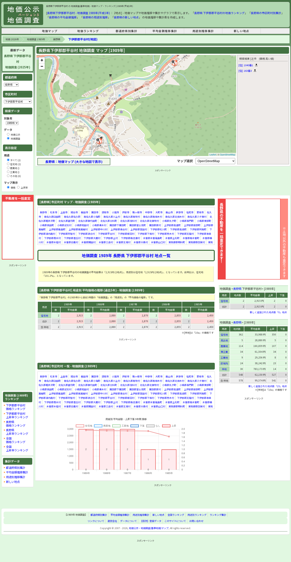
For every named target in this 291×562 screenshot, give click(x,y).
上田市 (64, 212)
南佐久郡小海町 (92, 216)
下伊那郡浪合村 (86, 233)
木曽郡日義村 (71, 242)
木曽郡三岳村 (106, 242)
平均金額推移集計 (164, 31)
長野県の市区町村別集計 (266, 13)
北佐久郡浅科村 (128, 220)
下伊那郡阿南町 (198, 229)
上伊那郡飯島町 (57, 229)
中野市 (148, 212)
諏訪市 (94, 212)
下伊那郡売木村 (165, 233)
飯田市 (84, 212)
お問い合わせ (196, 521)
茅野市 (179, 212)
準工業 (224, 351)
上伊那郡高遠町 (172, 225)
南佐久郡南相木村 (152, 216)
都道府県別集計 (126, 31)
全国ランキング (175, 515)
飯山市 (169, 212)
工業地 (224, 357)
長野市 (43, 212)
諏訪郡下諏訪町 (117, 225)
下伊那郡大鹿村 (92, 238)
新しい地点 (241, 31)
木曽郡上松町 (172, 238)
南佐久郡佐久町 (72, 216)
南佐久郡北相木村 (174, 216)
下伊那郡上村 (111, 238)
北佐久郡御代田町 (87, 220)
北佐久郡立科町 (108, 220)
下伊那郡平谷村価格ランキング (15, 407)
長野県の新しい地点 (126, 17)
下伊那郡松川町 (158, 229)
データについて (128, 521)
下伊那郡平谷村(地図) (82, 39)
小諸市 (115, 212)
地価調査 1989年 (36, 39)
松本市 (53, 212)
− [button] (42, 66)
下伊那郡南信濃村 (130, 238)
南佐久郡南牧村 (131, 216)
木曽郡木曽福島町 (152, 238)
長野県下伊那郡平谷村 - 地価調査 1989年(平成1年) (78, 13)
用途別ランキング (196, 515)
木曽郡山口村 (158, 242)
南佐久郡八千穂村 (196, 216)
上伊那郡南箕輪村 (78, 229)
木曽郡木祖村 (54, 242)
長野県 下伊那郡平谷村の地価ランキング (219, 13)
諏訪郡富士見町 (137, 225)
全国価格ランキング (15, 440)
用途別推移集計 (203, 31)
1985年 (198, 304)
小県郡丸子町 (169, 220)
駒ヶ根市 (137, 212)
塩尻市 (189, 212)
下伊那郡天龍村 (185, 233)
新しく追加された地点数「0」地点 (268, 312)
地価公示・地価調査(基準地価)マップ (148, 528)
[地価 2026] (23, 14)
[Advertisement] (17, 327)
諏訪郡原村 (155, 225)
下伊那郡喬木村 (52, 238)
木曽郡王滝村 (123, 242)
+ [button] (42, 60)
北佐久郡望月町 (66, 220)
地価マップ (49, 31)
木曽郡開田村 (88, 242)
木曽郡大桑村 (141, 242)
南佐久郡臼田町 (52, 216)
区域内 (224, 363)
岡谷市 (74, 212)
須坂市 (105, 212)
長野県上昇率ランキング (17, 432)
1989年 (68, 304)
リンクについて (95, 521)
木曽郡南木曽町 (191, 238)
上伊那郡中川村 (99, 229)
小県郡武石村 (64, 225)
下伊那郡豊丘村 (72, 238)
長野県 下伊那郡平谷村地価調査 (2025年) (17, 61)
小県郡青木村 (99, 225)
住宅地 (44, 315)
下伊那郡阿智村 (66, 233)
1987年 (133, 304)
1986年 (166, 304)
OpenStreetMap (227, 154)
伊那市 (125, 212)
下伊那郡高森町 (178, 229)
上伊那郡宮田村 (138, 229)
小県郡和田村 (82, 225)
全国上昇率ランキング (17, 448)
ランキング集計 (218, 515)
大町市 (159, 212)
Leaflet (212, 154)
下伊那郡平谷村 (106, 233)
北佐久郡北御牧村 (149, 220)
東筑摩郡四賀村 (196, 242)
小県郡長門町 (187, 220)
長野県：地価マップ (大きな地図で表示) (74, 161)
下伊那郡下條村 (146, 233)
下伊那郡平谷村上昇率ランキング (17, 415)
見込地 (224, 340)
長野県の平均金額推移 (63, 17)
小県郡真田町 (47, 225)
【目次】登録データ (150, 521)
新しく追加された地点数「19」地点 (267, 386)
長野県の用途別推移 (95, 17)
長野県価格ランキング (15, 423)
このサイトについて (175, 521)
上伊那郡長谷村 (119, 229)
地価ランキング (88, 31)
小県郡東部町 (204, 220)
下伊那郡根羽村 (126, 233)
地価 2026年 (12, 39)
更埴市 (200, 212)
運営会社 (112, 521)
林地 (224, 369)
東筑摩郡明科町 (176, 242)
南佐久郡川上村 (112, 216)
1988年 (100, 304)
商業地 (224, 346)
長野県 (56, 39)
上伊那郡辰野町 (192, 225)
